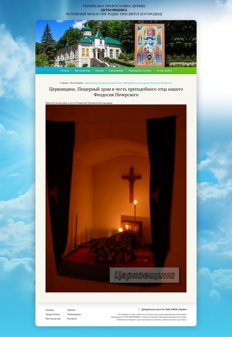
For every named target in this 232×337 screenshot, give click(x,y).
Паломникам (116, 70)
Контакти (72, 318)
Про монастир (82, 70)
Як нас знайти (164, 70)
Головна (64, 70)
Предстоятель (53, 314)
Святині (99, 70)
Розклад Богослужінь (140, 70)
